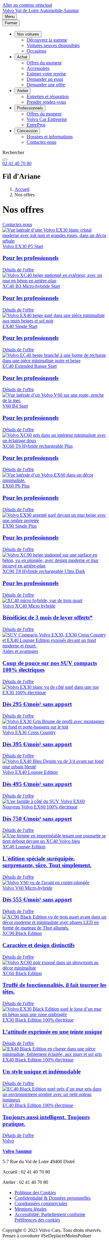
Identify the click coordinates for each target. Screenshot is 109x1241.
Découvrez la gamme (47, 40)
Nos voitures (28, 34)
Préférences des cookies (37, 1219)
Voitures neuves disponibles (53, 45)
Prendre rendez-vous (46, 102)
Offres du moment (44, 62)
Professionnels (30, 108)
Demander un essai (45, 79)
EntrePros (36, 124)
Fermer (11, 23)
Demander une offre (46, 84)
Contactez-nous (41, 142)
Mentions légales (31, 1209)
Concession (27, 131)
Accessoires (38, 68)
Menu (10, 16)
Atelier (22, 90)
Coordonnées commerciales (41, 1203)
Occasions (36, 50)
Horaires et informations (50, 136)
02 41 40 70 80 (16, 163)
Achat (22, 57)
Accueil (22, 189)
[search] (4, 159)
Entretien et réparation (48, 96)
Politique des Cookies (35, 1192)
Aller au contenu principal (27, 5)
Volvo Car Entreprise (47, 119)
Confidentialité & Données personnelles (53, 1198)
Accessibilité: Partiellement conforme (50, 1214)
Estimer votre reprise (46, 73)
